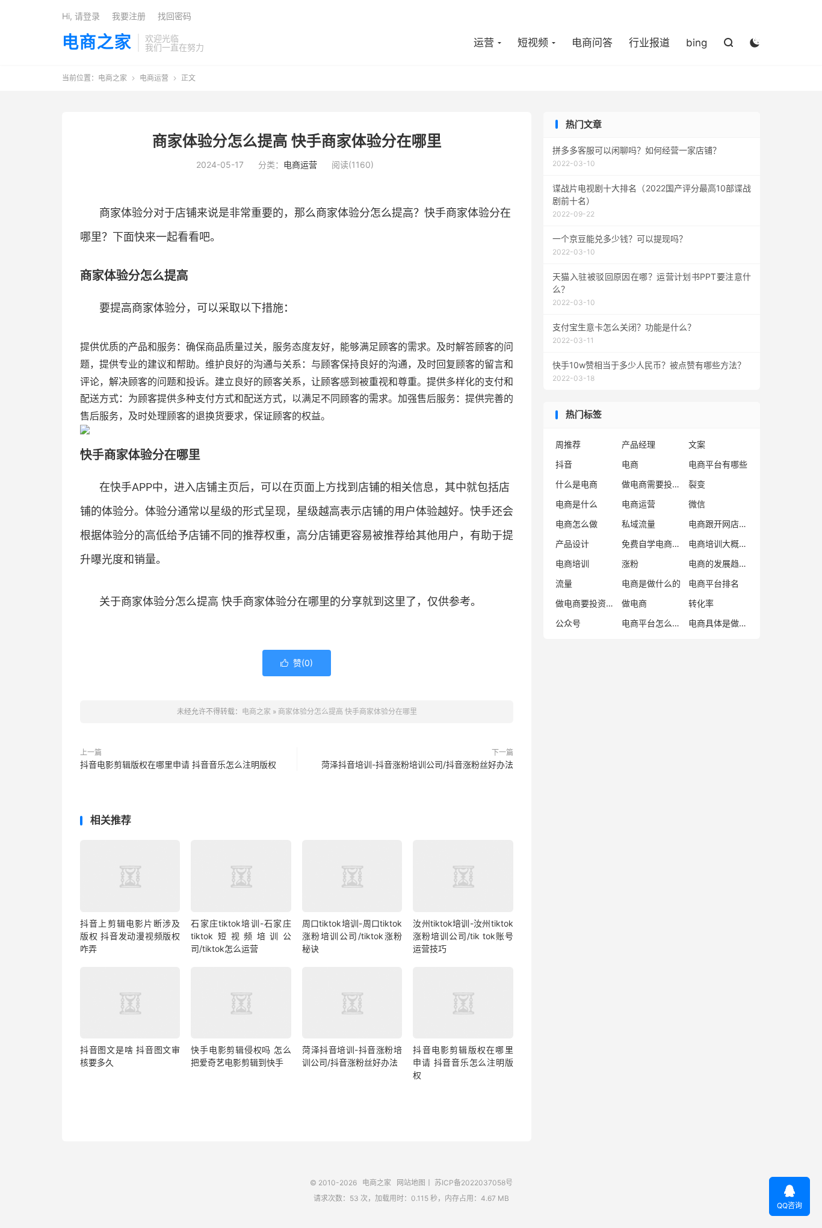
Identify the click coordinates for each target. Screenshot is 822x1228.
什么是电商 (576, 484)
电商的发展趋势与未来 (718, 563)
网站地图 (411, 1182)
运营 (484, 43)
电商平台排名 (713, 583)
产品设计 (572, 543)
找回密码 (174, 16)
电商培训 (572, 563)
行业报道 (649, 43)
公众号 (568, 623)
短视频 (533, 43)
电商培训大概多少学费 (718, 543)
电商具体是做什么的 (718, 623)
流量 (563, 583)
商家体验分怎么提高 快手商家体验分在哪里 (297, 141)
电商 (630, 464)
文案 (696, 444)
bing (696, 43)
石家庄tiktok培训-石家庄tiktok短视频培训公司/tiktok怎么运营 (241, 936)
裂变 (696, 484)
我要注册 (129, 16)
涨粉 (630, 563)
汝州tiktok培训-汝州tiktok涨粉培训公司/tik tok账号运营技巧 (463, 936)
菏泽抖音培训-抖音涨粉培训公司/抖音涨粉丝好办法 (417, 764)
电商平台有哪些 (717, 464)
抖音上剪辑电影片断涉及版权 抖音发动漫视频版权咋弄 (130, 936)
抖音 (563, 464)
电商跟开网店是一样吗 (718, 524)
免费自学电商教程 (652, 543)
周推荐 (568, 444)
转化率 (701, 603)
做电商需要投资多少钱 (652, 484)
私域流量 (638, 524)
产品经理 (638, 444)
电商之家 (97, 42)
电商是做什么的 (651, 583)
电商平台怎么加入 (652, 623)
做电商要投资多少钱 (585, 603)
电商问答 (592, 43)
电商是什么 (576, 504)
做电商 (634, 603)
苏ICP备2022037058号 (473, 1182)
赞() (296, 663)
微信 (696, 504)
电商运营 (154, 77)
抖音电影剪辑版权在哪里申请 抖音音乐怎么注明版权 (178, 764)
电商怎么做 (576, 524)
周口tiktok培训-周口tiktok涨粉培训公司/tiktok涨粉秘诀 (352, 936)
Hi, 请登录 (81, 16)
